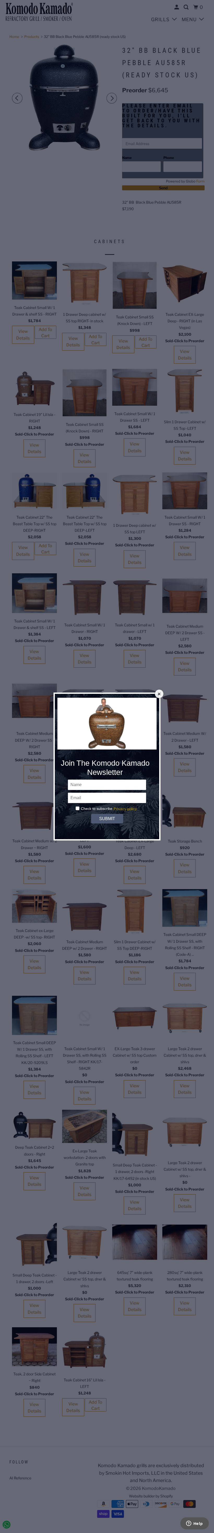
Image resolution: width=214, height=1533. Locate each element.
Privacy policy (125, 808)
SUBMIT (107, 818)
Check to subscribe (96, 808)
